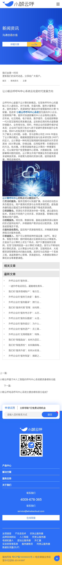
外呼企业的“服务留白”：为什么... (25, 323)
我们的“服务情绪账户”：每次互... (25, 291)
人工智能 (24, 536)
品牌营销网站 (9, 536)
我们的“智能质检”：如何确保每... (25, 344)
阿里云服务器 (39, 536)
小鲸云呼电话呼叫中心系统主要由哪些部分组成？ (24, 391)
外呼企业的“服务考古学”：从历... (25, 312)
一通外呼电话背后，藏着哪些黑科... (26, 285)
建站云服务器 (24, 540)
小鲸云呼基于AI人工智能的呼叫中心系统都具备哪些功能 (27, 379)
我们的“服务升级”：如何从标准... (25, 350)
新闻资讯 (14, 80)
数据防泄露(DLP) (10, 547)
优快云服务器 (36, 533)
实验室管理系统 (10, 543)
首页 (4, 80)
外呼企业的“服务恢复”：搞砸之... (25, 355)
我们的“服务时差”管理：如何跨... (25, 307)
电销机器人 (8, 540)
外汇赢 (37, 540)
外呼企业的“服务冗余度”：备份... (25, 296)
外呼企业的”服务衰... (19, 280)
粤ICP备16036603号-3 (23, 556)
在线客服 (31, 517)
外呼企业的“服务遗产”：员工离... (25, 328)
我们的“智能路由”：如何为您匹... (25, 339)
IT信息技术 (20, 533)
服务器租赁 (27, 543)
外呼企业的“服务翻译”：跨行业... (25, 302)
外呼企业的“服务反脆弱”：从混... (25, 318)
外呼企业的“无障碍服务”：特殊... (25, 334)
